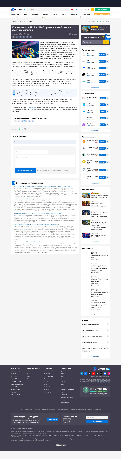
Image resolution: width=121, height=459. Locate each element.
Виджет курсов (65, 402)
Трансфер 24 (47, 392)
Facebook (106, 21)
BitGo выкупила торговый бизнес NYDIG (98, 236)
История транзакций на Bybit (90, 324)
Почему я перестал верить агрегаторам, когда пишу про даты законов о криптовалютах (99, 280)
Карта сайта (64, 394)
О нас (21, 409)
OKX (88, 53)
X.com (103, 21)
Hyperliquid (90, 154)
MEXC (89, 67)
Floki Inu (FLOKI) (15, 394)
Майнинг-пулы (74, 14)
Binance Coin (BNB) (16, 381)
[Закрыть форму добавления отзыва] (74, 148)
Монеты (13, 368)
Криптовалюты (15, 14)
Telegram (76, 9)
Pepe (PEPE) (14, 392)
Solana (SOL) (14, 386)
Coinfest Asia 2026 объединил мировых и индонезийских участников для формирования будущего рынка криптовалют (99, 226)
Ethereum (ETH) (15, 373)
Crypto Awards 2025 (103, 14)
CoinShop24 (47, 386)
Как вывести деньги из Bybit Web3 (92, 336)
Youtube (72, 9)
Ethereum (90, 147)
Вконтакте (109, 21)
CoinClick (90, 124)
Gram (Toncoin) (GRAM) (17, 384)
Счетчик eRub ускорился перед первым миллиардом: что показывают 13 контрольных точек (99, 304)
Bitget (88, 80)
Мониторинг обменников (51, 371)
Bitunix (29, 379)
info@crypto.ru (107, 382)
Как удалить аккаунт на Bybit (90, 330)
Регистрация (104, 9)
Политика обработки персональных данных (81, 409)
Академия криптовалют (67, 397)
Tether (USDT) (15, 376)
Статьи (64, 14)
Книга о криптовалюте (67, 400)
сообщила (32, 107)
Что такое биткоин (16, 371)
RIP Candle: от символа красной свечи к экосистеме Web (99, 255)
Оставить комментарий (25, 170)
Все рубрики (86, 14)
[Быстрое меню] (92, 9)
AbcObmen (90, 104)
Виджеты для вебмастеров (48, 409)
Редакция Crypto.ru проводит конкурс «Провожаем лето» (97, 30)
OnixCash (90, 117)
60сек (45, 379)
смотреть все (95, 87)
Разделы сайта (66, 368)
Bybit (88, 60)
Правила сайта (97, 409)
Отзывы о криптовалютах (68, 389)
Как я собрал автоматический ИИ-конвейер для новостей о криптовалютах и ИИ (99, 292)
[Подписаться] (106, 42)
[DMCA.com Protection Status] (60, 445)
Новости (55, 14)
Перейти (102, 98)
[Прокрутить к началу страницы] (117, 449)
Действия (102, 141)
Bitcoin (89, 140)
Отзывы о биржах (66, 386)
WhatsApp (97, 21)
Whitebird (46, 389)
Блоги (62, 384)
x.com (81, 9)
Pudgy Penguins (90, 169)
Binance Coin (89, 161)
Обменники (35, 14)
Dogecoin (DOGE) (15, 389)
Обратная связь (28, 409)
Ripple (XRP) (14, 379)
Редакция (37, 409)
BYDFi (89, 73)
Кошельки (45, 14)
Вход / (98, 9)
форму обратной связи (102, 381)
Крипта (46, 381)
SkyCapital (90, 110)
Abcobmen (47, 373)
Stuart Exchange (92, 97)
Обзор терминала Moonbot (89, 342)
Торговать (102, 54)
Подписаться (97, 421)
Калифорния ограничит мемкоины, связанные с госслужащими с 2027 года (99, 205)
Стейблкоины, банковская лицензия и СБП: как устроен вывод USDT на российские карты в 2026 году (99, 267)
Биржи (25, 14)
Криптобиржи (32, 368)
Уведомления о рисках (63, 409)
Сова (45, 384)
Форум (63, 392)
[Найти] (28, 9)
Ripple (89, 176)
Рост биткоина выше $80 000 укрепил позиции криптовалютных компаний (99, 214)
